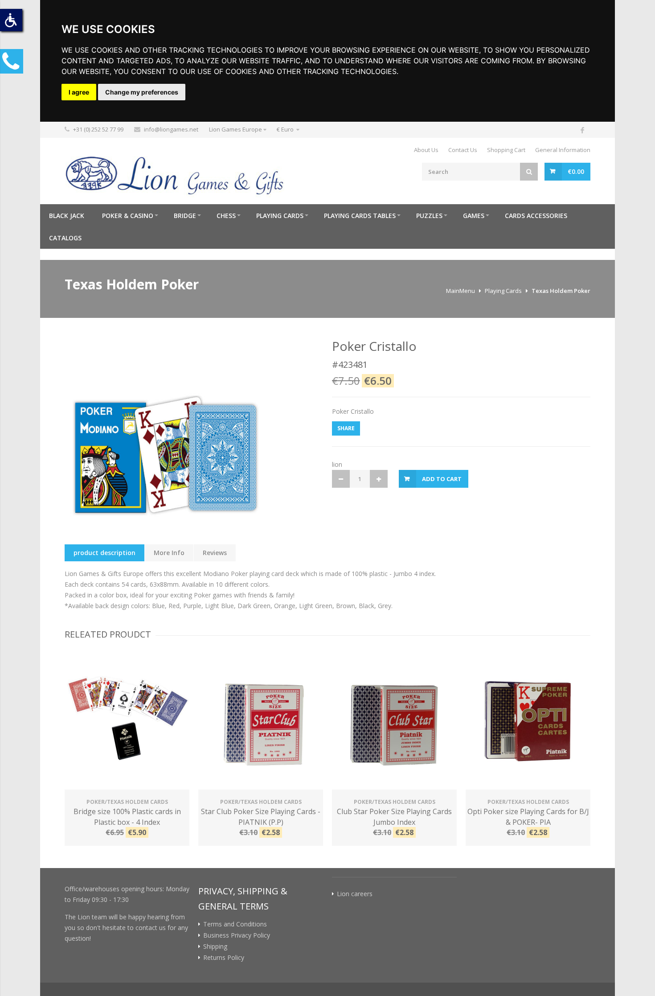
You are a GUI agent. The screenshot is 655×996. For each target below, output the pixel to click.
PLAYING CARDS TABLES (360, 215)
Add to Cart (442, 479)
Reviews (215, 552)
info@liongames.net (171, 129)
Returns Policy (223, 958)
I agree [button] (79, 92)
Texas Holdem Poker (561, 291)
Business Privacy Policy (236, 935)
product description (104, 552)
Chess (226, 215)
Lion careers (355, 894)
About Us (426, 150)
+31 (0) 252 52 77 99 (98, 129)
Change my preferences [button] (141, 92)
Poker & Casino (127, 215)
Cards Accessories (536, 215)
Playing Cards (279, 215)
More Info (169, 552)
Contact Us (462, 150)
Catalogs (65, 238)
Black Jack (66, 215)
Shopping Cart (506, 150)
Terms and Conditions (235, 924)
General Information (562, 150)
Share (346, 428)
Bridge (185, 215)
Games (473, 215)
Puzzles (429, 215)
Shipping (215, 946)
